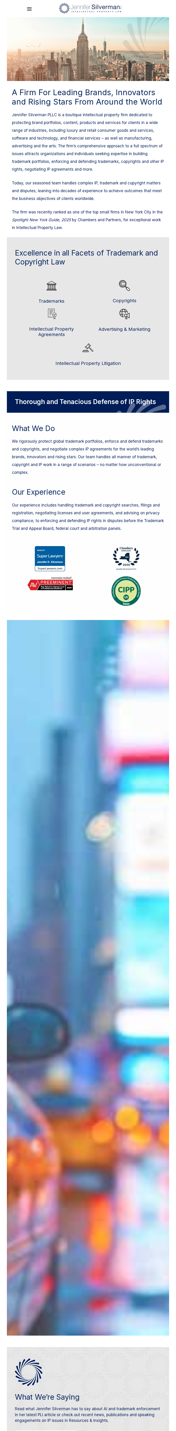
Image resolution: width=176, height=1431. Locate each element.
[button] (29, 8)
